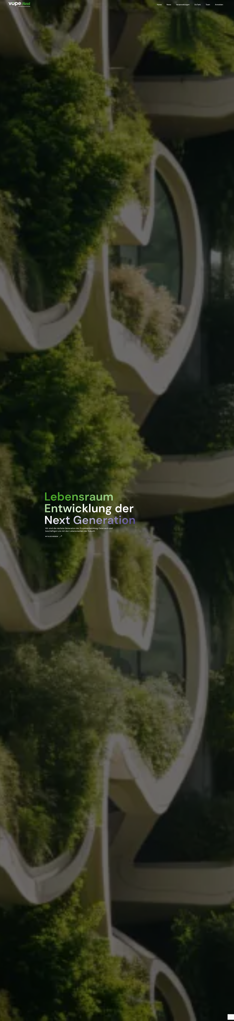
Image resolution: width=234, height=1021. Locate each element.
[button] (53, 536)
